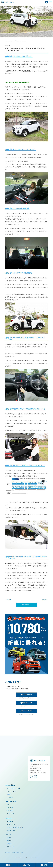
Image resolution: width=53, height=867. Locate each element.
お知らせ (10, 40)
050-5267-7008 (28, 702)
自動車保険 (10, 821)
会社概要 (9, 838)
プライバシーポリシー (17, 852)
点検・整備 (10, 807)
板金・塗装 (10, 810)
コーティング (10, 813)
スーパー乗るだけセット (13, 788)
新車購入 (9, 794)
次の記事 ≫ (45, 599)
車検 (8, 805)
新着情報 (9, 844)
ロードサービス (11, 824)
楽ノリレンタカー (11, 830)
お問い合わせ (28, 694)
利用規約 (7, 852)
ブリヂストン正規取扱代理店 (15, 827)
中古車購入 (10, 797)
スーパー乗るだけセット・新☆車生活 (23, 585)
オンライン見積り (11, 791)
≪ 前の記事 (8, 599)
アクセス (9, 841)
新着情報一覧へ (26, 604)
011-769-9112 (28, 710)
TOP (6, 40)
